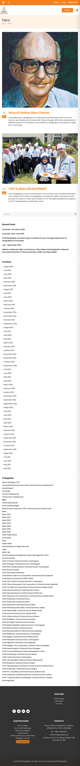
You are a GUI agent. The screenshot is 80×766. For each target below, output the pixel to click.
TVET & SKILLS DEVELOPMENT (27, 189)
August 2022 (8, 407)
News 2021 (6, 517)
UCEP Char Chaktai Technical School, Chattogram (22, 581)
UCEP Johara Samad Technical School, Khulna (20, 616)
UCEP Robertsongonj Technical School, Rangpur (21, 648)
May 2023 (7, 377)
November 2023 (10, 358)
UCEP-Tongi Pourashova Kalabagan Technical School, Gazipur (27, 677)
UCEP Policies (59, 699)
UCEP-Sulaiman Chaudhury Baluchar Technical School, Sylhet (26, 674)
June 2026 (8, 274)
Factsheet (6, 491)
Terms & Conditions (22, 730)
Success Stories (8, 558)
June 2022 (7, 415)
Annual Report (8, 488)
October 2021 (9, 445)
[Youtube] (28, 711)
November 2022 (10, 400)
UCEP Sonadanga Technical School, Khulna (19, 654)
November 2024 (10, 316)
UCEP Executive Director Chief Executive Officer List (22, 593)
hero (4, 500)
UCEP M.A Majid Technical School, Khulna (18, 622)
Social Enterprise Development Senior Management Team (25, 555)
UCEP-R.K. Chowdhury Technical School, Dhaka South (23, 671)
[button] (8, 2)
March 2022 (8, 426)
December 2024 (10, 312)
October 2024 (9, 320)
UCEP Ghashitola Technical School (16, 599)
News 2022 (6, 520)
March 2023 (8, 384)
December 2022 (10, 396)
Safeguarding (23, 742)
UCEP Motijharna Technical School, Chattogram (21, 634)
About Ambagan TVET (11, 482)
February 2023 (9, 388)
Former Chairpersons (10, 494)
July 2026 (7, 270)
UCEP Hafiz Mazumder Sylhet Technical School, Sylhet (23, 607)
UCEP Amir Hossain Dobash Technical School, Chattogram (25, 567)
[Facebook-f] (14, 711)
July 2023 (7, 369)
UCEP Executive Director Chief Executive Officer (20, 590)
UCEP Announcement (10, 570)
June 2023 (7, 373)
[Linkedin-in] (23, 711)
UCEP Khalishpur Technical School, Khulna (18, 619)
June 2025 (8, 297)
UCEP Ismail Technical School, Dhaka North (19, 613)
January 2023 (9, 392)
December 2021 (10, 438)
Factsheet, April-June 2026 (13, 234)
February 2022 (9, 430)
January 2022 (9, 434)
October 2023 (9, 362)
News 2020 (6, 514)
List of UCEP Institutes (22, 728)
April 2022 (7, 423)
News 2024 (6, 526)
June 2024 (8, 335)
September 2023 (10, 365)
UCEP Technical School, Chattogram (16, 657)
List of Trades (23, 725)
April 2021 (7, 468)
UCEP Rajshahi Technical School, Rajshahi (18, 642)
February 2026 (9, 282)
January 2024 (9, 350)
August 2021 (8, 453)
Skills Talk (6, 552)
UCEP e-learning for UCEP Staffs (22, 735)
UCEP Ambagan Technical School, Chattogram (21, 564)
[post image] (40, 70)
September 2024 (10, 324)
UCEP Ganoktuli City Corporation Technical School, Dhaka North (28, 596)
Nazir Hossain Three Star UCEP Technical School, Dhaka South (26, 508)
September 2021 (10, 449)
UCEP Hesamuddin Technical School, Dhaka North (22, 610)
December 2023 (10, 354)
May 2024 (7, 339)
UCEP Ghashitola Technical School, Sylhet (18, 604)
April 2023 (7, 381)
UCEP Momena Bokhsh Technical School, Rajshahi (22, 631)
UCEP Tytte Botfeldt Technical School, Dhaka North (22, 660)
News (4, 511)
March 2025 (8, 301)
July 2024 (7, 331)
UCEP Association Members (13, 572)
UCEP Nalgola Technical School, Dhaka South (20, 637)
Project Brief (7, 543)
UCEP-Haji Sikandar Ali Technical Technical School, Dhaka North (27, 666)
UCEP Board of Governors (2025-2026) (17, 578)
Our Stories (6, 538)
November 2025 (10, 285)
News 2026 (6, 532)
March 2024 (8, 343)
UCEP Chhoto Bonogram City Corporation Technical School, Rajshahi (30, 584)
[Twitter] (18, 711)
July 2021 (7, 457)
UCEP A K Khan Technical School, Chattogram (20, 561)
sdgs (4, 549)
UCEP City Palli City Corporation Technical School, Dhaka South (27, 587)
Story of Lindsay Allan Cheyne (28, 113)
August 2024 (8, 327)
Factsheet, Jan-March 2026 (13, 229)
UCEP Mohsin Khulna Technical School (17, 628)
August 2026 (8, 266)
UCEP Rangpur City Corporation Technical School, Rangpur (25, 645)
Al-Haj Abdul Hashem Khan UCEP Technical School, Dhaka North (27, 485)
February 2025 (9, 304)
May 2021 (7, 464)
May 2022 (7, 419)
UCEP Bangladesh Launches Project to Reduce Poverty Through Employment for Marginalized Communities (34, 239)
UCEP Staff (59, 701)
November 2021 (10, 442)
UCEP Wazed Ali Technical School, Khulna (18, 663)
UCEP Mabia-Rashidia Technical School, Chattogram (23, 625)
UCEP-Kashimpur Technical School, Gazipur (19, 669)
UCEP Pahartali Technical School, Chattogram (20, 639)
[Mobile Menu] (77, 10)
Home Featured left (10, 503)
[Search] (75, 214)
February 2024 (9, 346)
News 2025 (6, 529)
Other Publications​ (9, 535)
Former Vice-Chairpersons (12, 497)
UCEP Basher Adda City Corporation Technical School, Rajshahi (27, 575)
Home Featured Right (10, 505)
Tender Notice (22, 733)
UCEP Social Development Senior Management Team (23, 651)
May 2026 (7, 278)
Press (4, 540)
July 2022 (7, 411)
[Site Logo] (4, 10)
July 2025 (7, 293)
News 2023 (6, 523)
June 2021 (7, 461)
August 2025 (8, 289)
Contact (59, 704)
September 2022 (10, 404)
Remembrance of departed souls (15, 546)
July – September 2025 (11, 245)
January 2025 (9, 308)
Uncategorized (8, 680)
